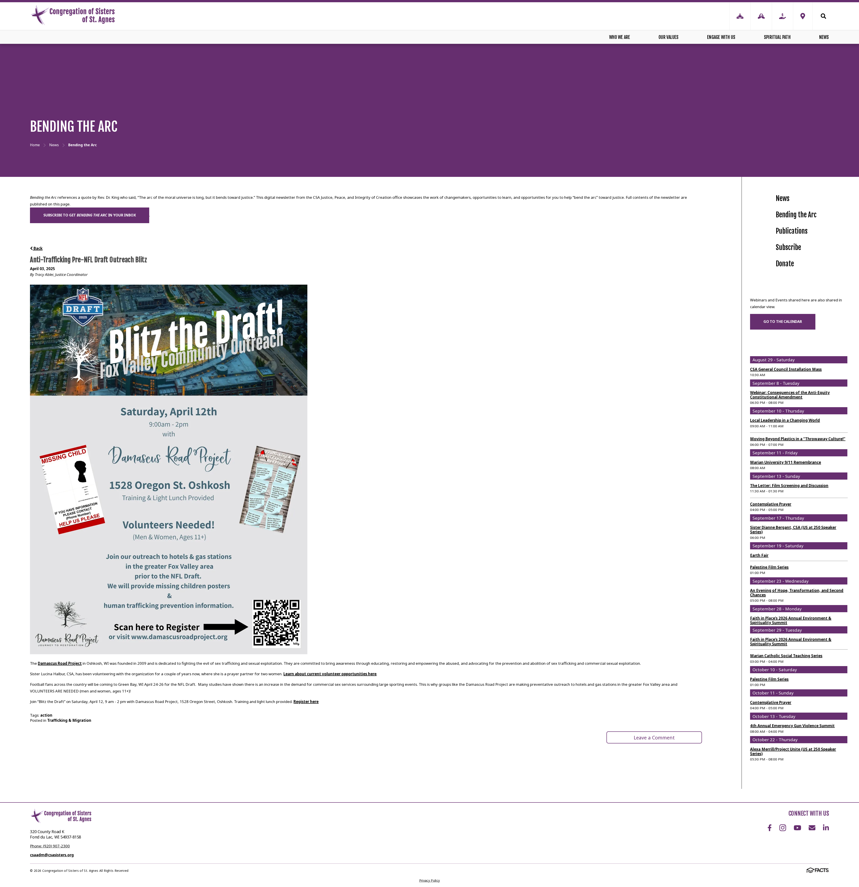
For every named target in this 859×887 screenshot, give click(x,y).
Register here (306, 701)
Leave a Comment (654, 737)
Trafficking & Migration (69, 720)
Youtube (797, 827)
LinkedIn (826, 827)
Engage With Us (721, 37)
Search (820, 16)
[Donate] (782, 16)
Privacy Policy (429, 880)
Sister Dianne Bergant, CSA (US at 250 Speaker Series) (793, 529)
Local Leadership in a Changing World (785, 420)
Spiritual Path (777, 37)
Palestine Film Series (769, 567)
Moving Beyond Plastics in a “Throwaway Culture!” (797, 438)
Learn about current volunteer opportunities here (329, 673)
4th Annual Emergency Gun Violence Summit (792, 725)
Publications (792, 231)
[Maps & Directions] (802, 16)
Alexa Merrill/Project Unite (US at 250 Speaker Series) (793, 751)
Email (812, 827)
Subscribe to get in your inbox (89, 215)
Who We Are (619, 37)
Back (38, 248)
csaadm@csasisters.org (52, 854)
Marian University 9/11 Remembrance (785, 462)
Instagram (782, 827)
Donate (785, 264)
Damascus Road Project (60, 663)
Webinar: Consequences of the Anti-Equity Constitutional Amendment (790, 395)
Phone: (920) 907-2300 (50, 846)
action (46, 715)
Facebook (769, 827)
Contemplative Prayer (770, 504)
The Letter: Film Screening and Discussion (789, 485)
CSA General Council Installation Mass (786, 369)
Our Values (668, 37)
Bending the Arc (796, 215)
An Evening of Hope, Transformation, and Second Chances (796, 592)
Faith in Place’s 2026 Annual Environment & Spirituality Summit (790, 620)
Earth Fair (759, 555)
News (824, 37)
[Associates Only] (761, 16)
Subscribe (788, 247)
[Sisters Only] (740, 16)
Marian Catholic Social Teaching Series (786, 655)
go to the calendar (782, 321)
